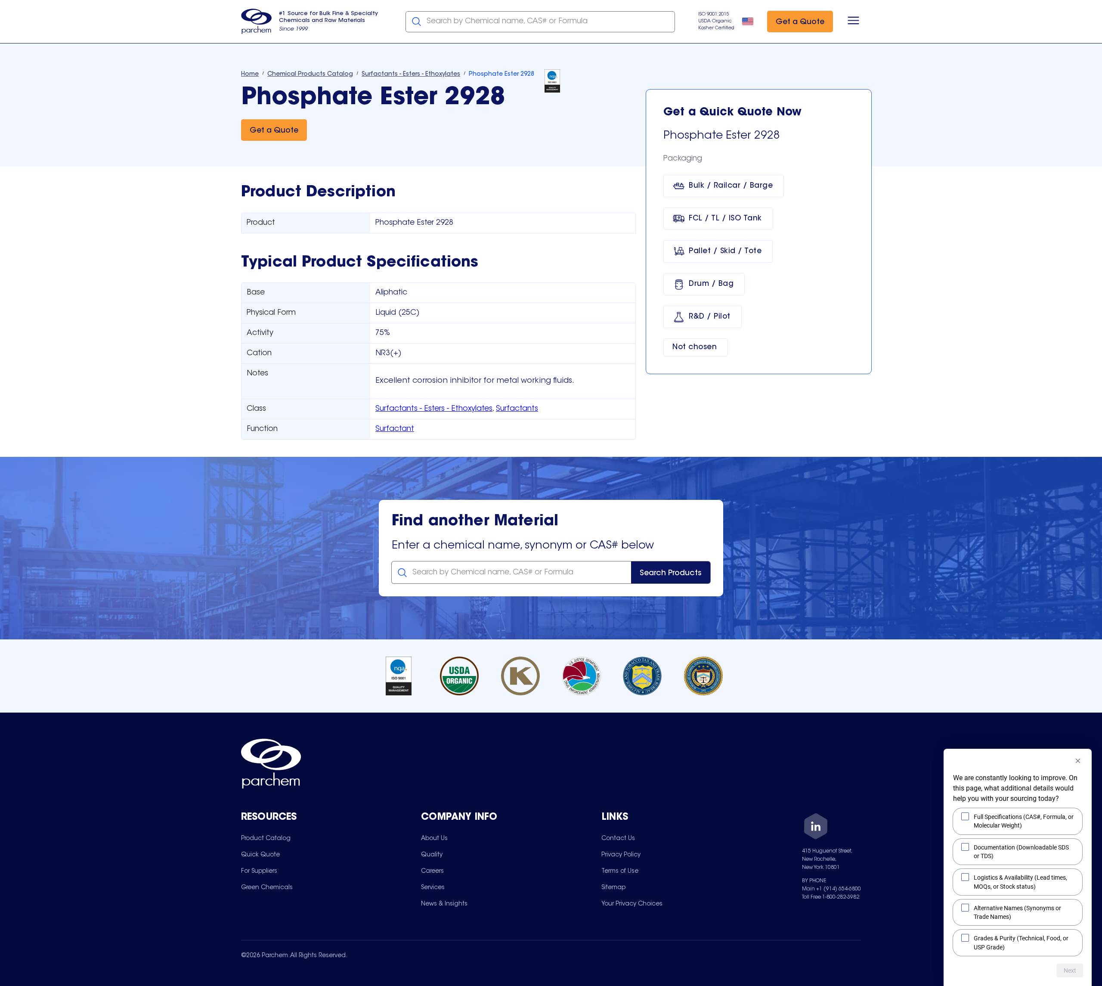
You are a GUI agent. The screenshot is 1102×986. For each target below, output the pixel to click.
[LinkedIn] (816, 827)
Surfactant (394, 429)
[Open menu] (853, 21)
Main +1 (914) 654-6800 (831, 889)
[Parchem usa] (256, 21)
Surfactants (517, 409)
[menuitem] (266, 838)
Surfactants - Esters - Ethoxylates (433, 409)
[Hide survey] (1078, 761)
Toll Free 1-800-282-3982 (830, 897)
